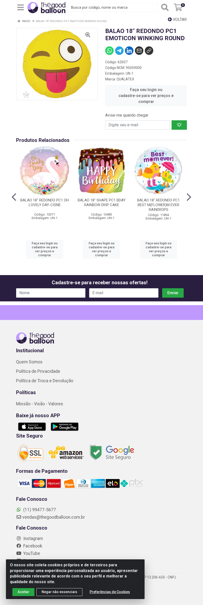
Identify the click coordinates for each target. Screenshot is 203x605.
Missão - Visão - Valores (39, 403)
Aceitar (23, 592)
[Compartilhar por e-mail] (139, 50)
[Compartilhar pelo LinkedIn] (129, 50)
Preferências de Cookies (110, 592)
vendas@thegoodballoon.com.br (53, 517)
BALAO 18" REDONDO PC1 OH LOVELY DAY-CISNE (44, 202)
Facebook (32, 545)
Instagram (32, 538)
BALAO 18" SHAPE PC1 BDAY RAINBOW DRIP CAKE (102, 202)
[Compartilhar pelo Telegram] (119, 50)
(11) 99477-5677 (39, 509)
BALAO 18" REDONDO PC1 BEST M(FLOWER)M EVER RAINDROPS (158, 205)
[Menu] (20, 7)
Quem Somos (29, 361)
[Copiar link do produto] (149, 50)
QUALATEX (125, 79)
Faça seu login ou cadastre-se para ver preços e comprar (146, 95)
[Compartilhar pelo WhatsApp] (109, 50)
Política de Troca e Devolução (44, 380)
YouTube (31, 553)
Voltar (179, 19)
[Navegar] (14, 197)
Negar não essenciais (59, 592)
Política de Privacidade (38, 371)
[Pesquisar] (164, 7)
